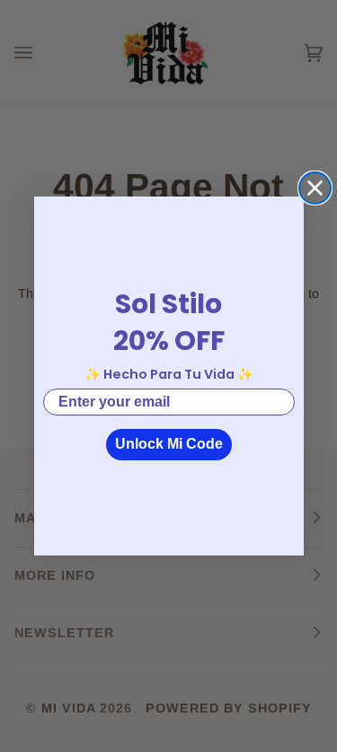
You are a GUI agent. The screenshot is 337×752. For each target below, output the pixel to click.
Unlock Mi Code (169, 443)
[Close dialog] (315, 188)
